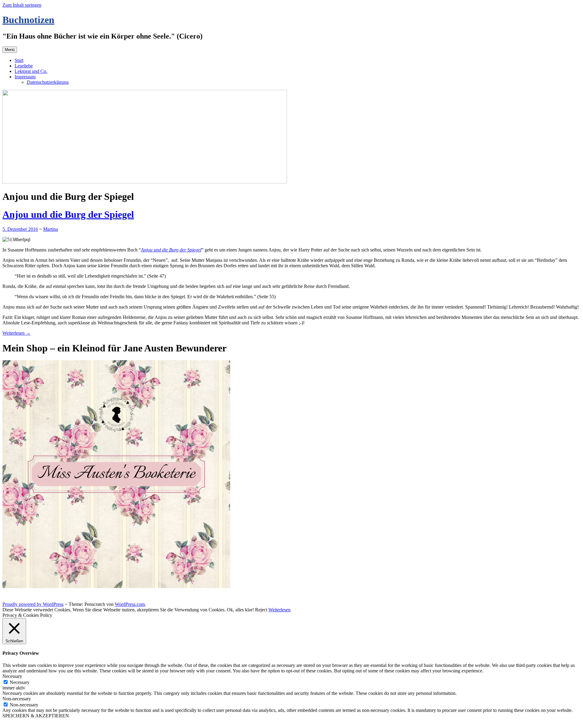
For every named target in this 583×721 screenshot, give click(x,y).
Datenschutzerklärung (48, 82)
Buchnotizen (28, 19)
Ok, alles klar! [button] (240, 609)
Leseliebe (24, 65)
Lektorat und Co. (31, 71)
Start (19, 60)
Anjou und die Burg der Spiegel (68, 214)
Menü (10, 49)
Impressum (25, 76)
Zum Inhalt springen (21, 5)
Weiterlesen (16, 333)
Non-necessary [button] (16, 698)
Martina (50, 229)
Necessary (19, 682)
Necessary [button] (12, 676)
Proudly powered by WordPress (32, 604)
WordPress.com (130, 604)
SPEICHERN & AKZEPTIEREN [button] (35, 715)
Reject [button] (261, 609)
